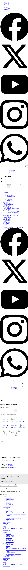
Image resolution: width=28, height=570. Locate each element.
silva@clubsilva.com (11, 467)
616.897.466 (10, 466)
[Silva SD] (12, 170)
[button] (14, 213)
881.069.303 (9, 464)
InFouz (11, 481)
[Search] (8, 186)
